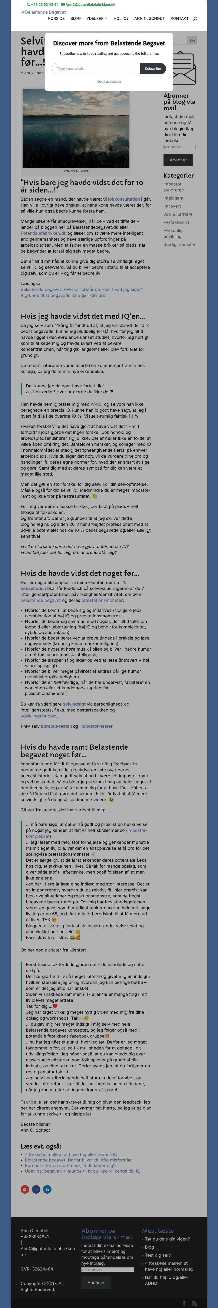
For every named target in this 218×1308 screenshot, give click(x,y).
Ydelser (95, 19)
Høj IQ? (121, 19)
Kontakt (180, 19)
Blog (75, 19)
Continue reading (109, 81)
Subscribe (153, 68)
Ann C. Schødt (149, 19)
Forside (56, 19)
